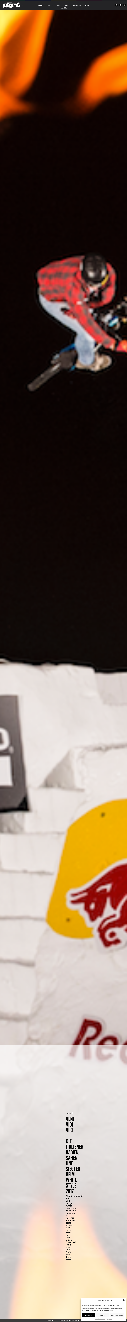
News (58, 5)
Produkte (50, 5)
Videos (66, 5)
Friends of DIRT (77, 5)
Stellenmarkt (63, 7)
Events (87, 5)
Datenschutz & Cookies (100, 1319)
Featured (40, 5)
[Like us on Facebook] (120, 5)
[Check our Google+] (124, 5)
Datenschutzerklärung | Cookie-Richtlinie (69, 1320)
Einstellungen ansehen (117, 1315)
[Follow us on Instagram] (116, 5)
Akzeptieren (88, 1315)
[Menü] (22, 5)
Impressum (109, 1319)
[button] (123, 1300)
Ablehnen (102, 1315)
